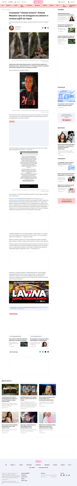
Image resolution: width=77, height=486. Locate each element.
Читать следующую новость (36, 336)
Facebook (45, 307)
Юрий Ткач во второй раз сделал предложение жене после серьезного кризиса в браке (47, 426)
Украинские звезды (13, 313)
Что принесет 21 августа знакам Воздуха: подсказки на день (66, 104)
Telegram (41, 307)
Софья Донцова (18, 26)
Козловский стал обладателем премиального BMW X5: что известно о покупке (65, 26)
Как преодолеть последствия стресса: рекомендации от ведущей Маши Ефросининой (39, 340)
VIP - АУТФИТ (64, 6)
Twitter (15, 308)
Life (2, 5)
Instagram (19, 308)
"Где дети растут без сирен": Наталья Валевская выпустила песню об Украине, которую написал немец (9, 399)
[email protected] (53, 475)
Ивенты (23, 478)
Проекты (8, 5)
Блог (57, 5)
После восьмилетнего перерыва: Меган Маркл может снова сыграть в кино (10, 426)
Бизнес (15, 5)
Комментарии (15, 352)
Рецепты (45, 5)
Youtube (11, 308)
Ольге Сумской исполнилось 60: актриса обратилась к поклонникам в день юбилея (47, 398)
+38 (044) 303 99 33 (66, 201)
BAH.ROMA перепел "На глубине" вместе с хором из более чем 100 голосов (28, 398)
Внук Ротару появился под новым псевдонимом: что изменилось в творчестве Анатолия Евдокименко (66, 147)
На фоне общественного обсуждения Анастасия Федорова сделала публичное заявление (66, 15)
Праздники (37, 5)
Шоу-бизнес (22, 6)
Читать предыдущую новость (15, 336)
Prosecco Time (24, 477)
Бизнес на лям (24, 480)
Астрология (29, 5)
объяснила (25, 274)
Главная (3, 9)
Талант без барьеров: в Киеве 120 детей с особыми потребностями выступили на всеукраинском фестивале (66, 38)
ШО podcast (23, 475)
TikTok (22, 308)
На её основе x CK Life (72, 6)
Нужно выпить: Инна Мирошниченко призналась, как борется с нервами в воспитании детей (18, 340)
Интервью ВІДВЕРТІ (25, 473)
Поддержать (62, 2)
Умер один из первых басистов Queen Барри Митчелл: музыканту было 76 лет (28, 426)
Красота (51, 5)
